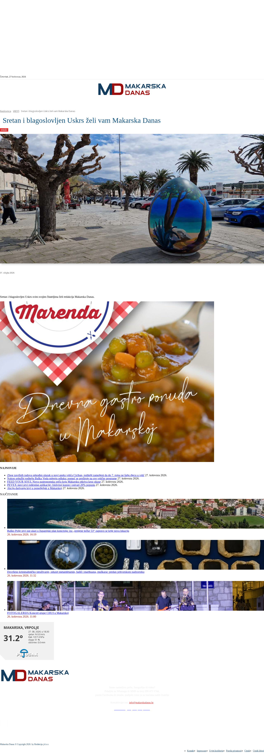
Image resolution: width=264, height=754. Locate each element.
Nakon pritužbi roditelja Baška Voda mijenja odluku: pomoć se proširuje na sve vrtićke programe (62, 478)
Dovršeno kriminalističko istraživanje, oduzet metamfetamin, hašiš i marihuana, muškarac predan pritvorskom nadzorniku (75, 571)
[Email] (70, 282)
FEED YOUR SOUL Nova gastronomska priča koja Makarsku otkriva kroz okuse (54, 481)
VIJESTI (16, 111)
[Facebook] (245, 77)
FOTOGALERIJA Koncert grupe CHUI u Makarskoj (38, 612)
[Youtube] (257, 77)
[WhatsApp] (57, 282)
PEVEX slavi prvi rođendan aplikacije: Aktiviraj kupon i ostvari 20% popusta (51, 484)
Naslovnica (5, 111)
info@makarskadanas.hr (141, 702)
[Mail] (253, 77)
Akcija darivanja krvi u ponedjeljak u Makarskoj (34, 488)
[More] (96, 282)
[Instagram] (249, 77)
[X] (44, 282)
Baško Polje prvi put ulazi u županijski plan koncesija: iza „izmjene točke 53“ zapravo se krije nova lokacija (68, 530)
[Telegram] (83, 282)
